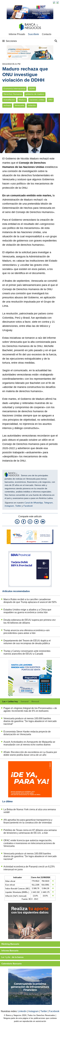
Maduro (22, 100)
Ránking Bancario (10, 944)
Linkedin (22, 1011)
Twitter (18, 506)
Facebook (28, 506)
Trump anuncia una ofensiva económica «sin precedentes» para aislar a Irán (26, 631)
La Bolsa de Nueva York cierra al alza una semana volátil (29, 810)
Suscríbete (33, 34)
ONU (50, 100)
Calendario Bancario (11, 963)
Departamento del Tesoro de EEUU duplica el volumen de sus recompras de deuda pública (27, 642)
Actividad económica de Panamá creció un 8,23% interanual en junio (29, 868)
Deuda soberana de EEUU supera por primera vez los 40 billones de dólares (29, 621)
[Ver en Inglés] (54, 2)
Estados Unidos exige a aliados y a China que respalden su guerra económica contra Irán (27, 611)
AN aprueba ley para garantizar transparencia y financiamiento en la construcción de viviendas (27, 821)
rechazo (7, 105)
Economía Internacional (14, 89)
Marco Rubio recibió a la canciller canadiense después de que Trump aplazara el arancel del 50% (30, 600)
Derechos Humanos (12, 94)
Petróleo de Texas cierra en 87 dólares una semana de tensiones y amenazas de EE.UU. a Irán (30, 831)
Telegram (48, 502)
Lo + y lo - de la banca (12, 957)
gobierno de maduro (34, 94)
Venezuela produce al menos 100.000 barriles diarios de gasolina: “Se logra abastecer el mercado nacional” (30, 721)
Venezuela (19, 105)
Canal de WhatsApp (33, 502)
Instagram (9, 506)
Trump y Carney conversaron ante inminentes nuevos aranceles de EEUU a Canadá (26, 652)
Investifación (9, 100)
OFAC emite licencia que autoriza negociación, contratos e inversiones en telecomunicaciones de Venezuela (29, 843)
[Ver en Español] (58, 2)
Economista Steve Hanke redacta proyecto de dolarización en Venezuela (27, 733)
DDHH (32, 89)
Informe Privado (17, 34)
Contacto (46, 34)
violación (32, 105)
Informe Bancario (9, 950)
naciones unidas (36, 100)
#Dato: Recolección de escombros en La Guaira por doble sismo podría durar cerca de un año (30, 753)
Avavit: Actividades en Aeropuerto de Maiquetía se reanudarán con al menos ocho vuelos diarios (29, 743)
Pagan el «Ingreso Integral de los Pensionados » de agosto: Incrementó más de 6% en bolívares (30, 709)
